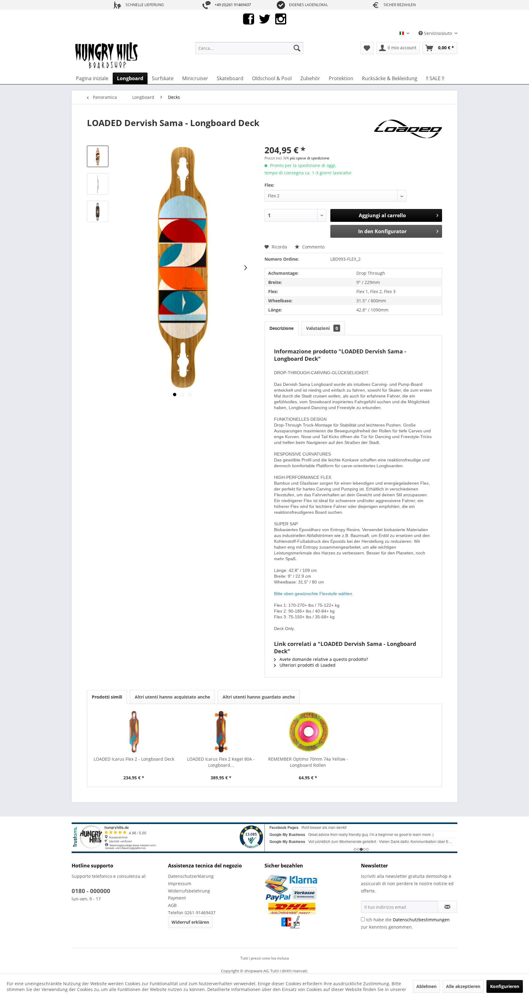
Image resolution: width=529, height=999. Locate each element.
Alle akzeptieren (463, 986)
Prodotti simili (107, 697)
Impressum (179, 883)
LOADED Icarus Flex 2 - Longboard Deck (134, 759)
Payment (177, 898)
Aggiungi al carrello (382, 215)
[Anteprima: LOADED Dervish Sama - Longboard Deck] (97, 156)
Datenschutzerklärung (191, 876)
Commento (313, 247)
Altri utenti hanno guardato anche (259, 697)
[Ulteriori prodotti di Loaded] (408, 129)
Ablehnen (426, 986)
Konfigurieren (504, 986)
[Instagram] (281, 18)
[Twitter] (264, 18)
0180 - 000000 (91, 891)
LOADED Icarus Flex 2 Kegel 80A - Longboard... (221, 762)
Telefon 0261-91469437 (192, 912)
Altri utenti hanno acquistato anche (172, 697)
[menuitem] (249, 48)
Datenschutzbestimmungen (421, 920)
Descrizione (281, 328)
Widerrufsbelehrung (189, 891)
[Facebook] (248, 18)
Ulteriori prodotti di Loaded (307, 665)
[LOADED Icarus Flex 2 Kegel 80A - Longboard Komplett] (221, 731)
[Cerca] (297, 48)
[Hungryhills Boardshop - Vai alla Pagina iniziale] (107, 55)
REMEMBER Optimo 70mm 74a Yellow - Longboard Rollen (308, 762)
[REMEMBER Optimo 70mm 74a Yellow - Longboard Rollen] (308, 731)
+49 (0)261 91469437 (233, 4)
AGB (172, 905)
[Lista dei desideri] (366, 48)
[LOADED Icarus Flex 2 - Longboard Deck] (133, 731)
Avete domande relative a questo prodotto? (323, 659)
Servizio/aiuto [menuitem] (438, 33)
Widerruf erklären (190, 922)
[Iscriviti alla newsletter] (447, 907)
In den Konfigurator (382, 231)
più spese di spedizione (309, 158)
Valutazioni (322, 328)
